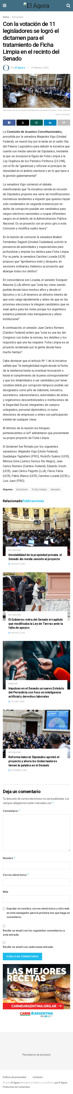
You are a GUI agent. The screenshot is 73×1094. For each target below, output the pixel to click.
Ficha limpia (39, 489)
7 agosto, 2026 (17, 564)
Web (5, 891)
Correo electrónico (16, 875)
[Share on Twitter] (22, 123)
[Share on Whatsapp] (36, 123)
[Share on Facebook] (9, 123)
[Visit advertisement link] (36, 992)
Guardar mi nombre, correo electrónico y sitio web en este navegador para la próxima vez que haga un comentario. (38, 913)
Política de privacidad (14, 1077)
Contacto (38, 1077)
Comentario (11, 811)
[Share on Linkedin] (50, 123)
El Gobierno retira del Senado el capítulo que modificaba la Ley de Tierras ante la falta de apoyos (35, 623)
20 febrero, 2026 (18, 770)
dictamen (22, 489)
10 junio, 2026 (17, 702)
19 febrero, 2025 (39, 67)
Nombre (9, 858)
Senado (55, 489)
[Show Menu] (4, 5)
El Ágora (20, 67)
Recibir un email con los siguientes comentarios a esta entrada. (34, 932)
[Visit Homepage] (36, 5)
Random (12, 684)
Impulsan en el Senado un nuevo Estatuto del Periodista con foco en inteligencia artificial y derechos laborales (36, 692)
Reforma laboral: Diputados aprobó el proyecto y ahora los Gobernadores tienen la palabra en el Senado (33, 761)
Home (6, 17)
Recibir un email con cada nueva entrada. (28, 946)
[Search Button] (68, 5)
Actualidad (17, 17)
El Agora (15, 1082)
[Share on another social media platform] (63, 123)
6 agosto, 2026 (17, 633)
